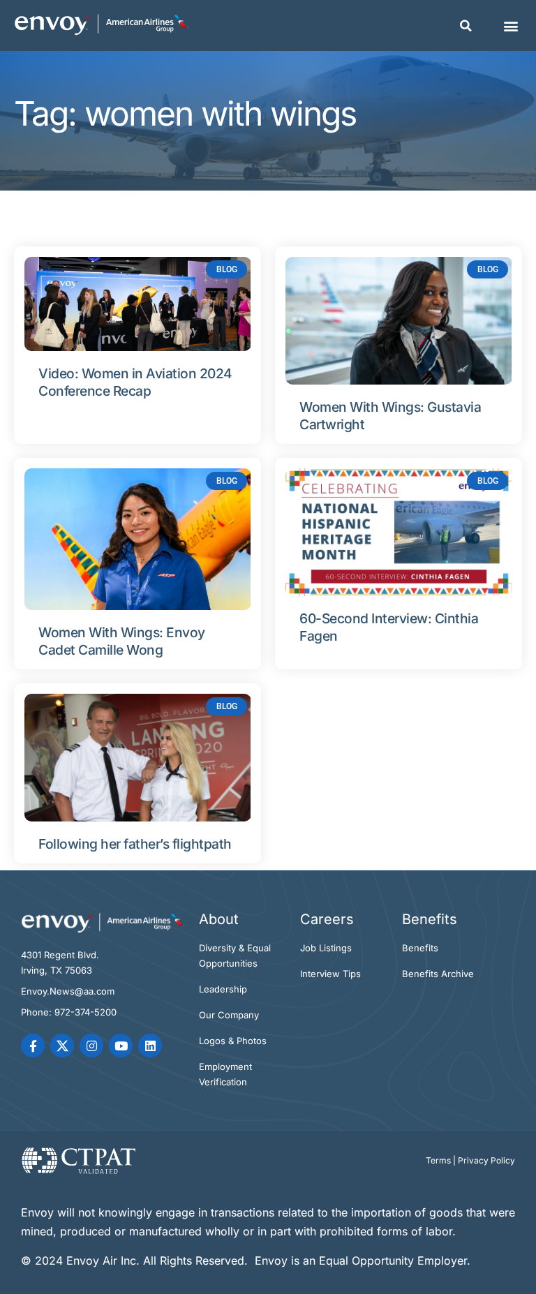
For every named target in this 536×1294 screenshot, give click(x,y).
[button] (466, 25)
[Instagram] (91, 1045)
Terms (438, 1160)
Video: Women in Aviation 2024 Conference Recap (135, 382)
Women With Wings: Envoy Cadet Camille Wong (121, 641)
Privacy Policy (486, 1160)
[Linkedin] (150, 1045)
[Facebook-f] (33, 1045)
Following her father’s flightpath (135, 843)
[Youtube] (121, 1045)
